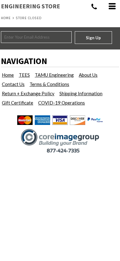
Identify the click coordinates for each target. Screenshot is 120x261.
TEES (24, 75)
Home (6, 18)
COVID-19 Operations (61, 102)
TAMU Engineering (54, 75)
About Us (88, 75)
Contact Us (13, 84)
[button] (60, 140)
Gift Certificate (17, 102)
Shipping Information (80, 93)
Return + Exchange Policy (28, 93)
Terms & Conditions (49, 84)
